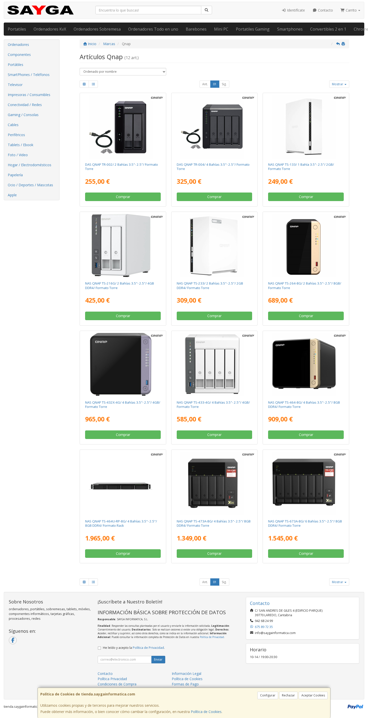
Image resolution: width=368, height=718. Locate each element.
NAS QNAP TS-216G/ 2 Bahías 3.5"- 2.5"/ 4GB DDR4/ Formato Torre (119, 285)
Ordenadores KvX (50, 29)
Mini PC (221, 29)
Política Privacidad (112, 678)
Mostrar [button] (338, 84)
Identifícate (295, 10)
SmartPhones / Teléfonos (29, 74)
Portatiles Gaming (253, 29)
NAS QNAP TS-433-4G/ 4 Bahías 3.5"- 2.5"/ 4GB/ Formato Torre (213, 404)
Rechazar (288, 695)
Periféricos (16, 134)
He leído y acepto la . (134, 648)
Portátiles (15, 64)
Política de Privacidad (212, 637)
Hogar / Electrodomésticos (29, 164)
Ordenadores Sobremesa (97, 29)
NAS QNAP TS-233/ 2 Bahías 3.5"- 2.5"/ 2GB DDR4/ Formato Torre (210, 285)
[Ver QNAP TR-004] (214, 127)
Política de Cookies (206, 711)
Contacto (325, 10)
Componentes (19, 54)
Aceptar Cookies (313, 695)
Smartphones (290, 29)
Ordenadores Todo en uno (153, 29)
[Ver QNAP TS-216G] (122, 245)
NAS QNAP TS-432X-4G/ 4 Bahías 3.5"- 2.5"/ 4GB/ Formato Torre (122, 404)
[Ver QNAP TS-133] (306, 127)
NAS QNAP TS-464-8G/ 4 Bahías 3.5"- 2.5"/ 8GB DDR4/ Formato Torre (304, 404)
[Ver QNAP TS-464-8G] (306, 364)
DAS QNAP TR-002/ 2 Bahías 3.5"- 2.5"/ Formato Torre (121, 166)
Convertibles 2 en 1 (328, 29)
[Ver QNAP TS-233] (214, 245)
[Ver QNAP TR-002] (122, 127)
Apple (12, 195)
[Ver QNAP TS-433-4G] (214, 364)
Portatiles (17, 29)
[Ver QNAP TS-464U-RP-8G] (122, 483)
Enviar (158, 659)
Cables (13, 124)
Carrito (351, 10)
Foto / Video (18, 154)
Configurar (267, 695)
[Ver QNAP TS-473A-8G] (214, 483)
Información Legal (186, 673)
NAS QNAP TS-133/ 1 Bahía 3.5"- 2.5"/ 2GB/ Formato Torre (301, 166)
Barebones (196, 29)
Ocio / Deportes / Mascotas (30, 185)
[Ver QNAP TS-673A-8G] (306, 483)
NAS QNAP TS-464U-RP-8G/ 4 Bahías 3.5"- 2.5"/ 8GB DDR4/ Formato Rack (121, 523)
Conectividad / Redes (25, 104)
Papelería (15, 174)
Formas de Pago (185, 684)
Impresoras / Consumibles (29, 94)
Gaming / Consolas (23, 114)
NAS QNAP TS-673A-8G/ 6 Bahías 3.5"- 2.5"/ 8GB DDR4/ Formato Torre (305, 523)
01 (215, 84)
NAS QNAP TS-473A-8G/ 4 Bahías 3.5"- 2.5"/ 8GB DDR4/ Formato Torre (214, 523)
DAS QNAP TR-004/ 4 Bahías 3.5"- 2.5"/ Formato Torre (213, 166)
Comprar (123, 196)
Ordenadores (18, 44)
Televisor (15, 84)
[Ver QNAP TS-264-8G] (306, 245)
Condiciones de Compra (117, 684)
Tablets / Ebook (20, 144)
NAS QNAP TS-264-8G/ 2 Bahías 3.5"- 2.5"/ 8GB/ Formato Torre (304, 285)
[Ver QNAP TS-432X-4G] (122, 364)
